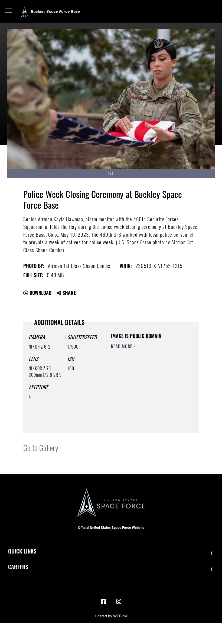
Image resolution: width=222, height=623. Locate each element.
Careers (18, 566)
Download (39, 292)
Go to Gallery (40, 447)
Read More (122, 346)
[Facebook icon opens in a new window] (103, 601)
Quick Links (22, 551)
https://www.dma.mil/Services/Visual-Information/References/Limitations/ (144, 415)
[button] (9, 11)
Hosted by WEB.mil (111, 616)
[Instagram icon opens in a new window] (119, 601)
